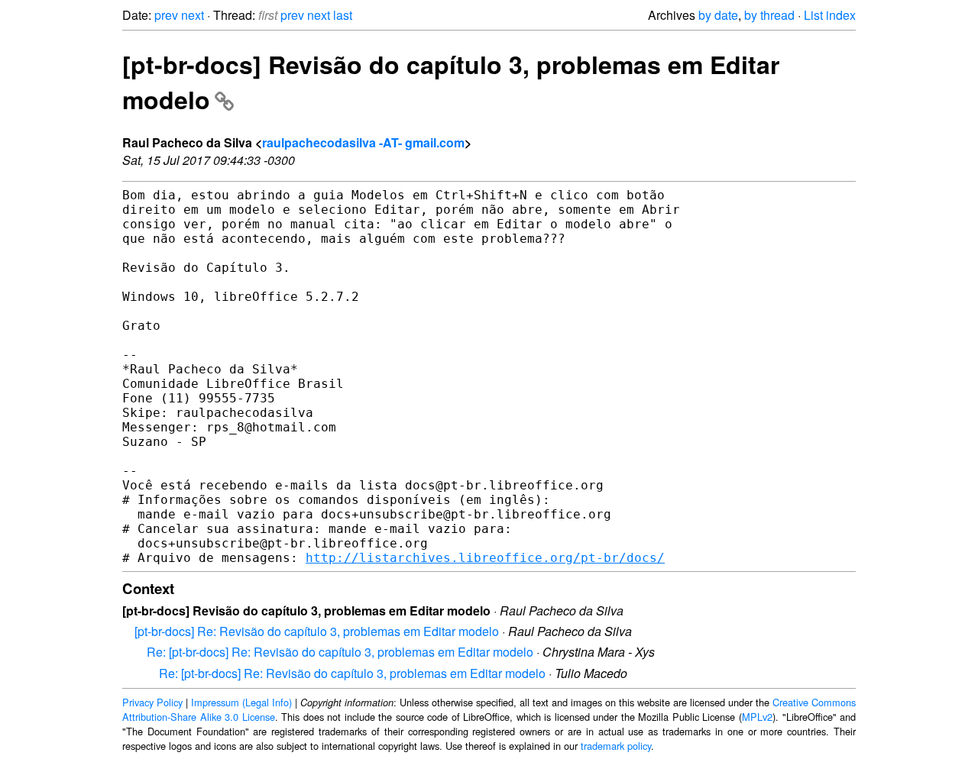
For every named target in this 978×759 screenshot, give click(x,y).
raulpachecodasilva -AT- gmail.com (363, 142)
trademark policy (616, 745)
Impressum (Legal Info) (241, 702)
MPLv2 (757, 716)
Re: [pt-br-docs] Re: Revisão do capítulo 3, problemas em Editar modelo (340, 651)
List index (830, 15)
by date (718, 15)
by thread (769, 15)
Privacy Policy (152, 702)
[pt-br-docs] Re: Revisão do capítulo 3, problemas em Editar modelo (316, 631)
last (342, 15)
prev (166, 15)
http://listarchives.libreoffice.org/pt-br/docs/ (485, 558)
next (192, 15)
